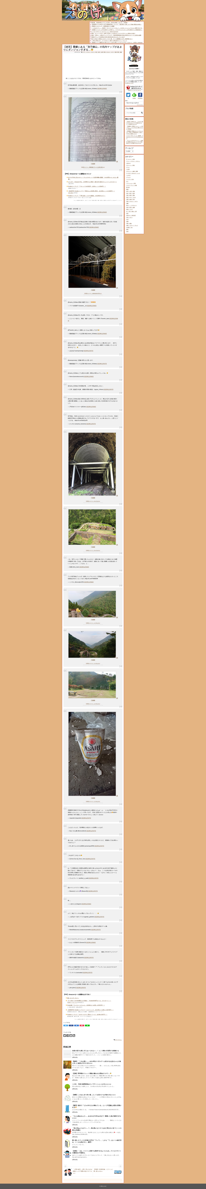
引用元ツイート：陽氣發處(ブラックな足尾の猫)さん (93, 167)
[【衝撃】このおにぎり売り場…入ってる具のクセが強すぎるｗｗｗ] (67, 1098)
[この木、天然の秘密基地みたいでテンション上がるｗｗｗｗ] (67, 1087)
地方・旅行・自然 (99, 52)
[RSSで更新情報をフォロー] (74, 1035)
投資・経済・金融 (130, 207)
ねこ (127, 181)
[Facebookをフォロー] (67, 1035)
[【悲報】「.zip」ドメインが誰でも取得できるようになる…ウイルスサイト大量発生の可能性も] (67, 1154)
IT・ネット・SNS (130, 159)
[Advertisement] (75, 32)
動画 (127, 189)
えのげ (104, 1186)
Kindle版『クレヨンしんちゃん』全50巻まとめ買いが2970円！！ (86, 1005)
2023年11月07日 (88, 350)
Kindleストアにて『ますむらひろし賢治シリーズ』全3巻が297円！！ (87, 1014)
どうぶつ (128, 177)
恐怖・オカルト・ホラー (109, 52)
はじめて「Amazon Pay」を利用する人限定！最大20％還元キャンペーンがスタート (92, 182)
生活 (127, 219)
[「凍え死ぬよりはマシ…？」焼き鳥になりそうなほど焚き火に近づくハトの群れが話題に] (67, 1131)
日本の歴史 (70, 193)
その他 (127, 169)
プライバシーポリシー (140, 104)
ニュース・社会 (130, 179)
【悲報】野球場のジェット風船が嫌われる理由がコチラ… (91, 1073)
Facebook (140, 98)
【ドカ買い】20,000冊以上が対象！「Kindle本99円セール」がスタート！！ (89, 1000)
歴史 (127, 213)
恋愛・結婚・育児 (130, 199)
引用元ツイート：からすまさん (93, 501)
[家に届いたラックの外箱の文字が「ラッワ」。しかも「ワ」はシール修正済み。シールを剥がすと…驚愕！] (67, 1144)
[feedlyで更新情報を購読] (70, 1035)
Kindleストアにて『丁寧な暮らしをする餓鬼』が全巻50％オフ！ (86, 195)
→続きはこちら (129, 83)
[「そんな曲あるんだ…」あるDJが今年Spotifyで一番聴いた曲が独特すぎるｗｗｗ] (67, 1119)
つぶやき (128, 175)
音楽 (127, 231)
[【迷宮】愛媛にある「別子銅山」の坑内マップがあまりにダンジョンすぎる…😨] (76, 1025)
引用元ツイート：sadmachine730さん (93, 293)
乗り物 (127, 187)
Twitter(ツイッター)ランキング (134, 90)
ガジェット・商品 (130, 165)
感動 (127, 203)
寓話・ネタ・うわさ (131, 197)
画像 (116, 52)
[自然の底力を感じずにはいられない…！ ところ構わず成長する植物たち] (67, 1054)
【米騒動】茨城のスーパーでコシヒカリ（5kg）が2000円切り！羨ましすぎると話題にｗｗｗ (134, 132)
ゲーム (127, 167)
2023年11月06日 (102, 88)
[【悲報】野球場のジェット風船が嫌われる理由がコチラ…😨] (67, 1077)
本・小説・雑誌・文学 (131, 211)
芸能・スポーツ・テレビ (132, 225)
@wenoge (135, 64)
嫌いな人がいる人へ (73, 998)
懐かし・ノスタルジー (131, 205)
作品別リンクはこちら (72, 1002)
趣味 (127, 229)
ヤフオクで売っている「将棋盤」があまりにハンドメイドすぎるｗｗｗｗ (134, 137)
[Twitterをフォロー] (64, 1035)
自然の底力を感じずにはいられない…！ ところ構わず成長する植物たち (95, 1050)
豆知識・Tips (129, 227)
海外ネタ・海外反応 (131, 215)
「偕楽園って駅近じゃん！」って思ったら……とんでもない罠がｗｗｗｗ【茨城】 (134, 128)
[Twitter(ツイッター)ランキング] (134, 89)
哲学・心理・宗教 (130, 191)
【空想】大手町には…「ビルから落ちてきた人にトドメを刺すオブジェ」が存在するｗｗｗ (134, 123)
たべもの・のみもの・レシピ (133, 173)
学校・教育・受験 (130, 195)
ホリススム (118, 1039)
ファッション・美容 (131, 183)
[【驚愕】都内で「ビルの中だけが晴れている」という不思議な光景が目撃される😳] (67, 1109)
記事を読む (75, 1057)
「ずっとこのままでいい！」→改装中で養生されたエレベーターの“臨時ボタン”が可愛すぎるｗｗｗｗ (134, 142)
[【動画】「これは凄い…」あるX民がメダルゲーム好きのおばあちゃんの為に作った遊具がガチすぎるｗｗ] (67, 1065)
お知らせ (128, 163)
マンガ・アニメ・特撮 (131, 185)
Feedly (134, 98)
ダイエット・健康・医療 (132, 171)
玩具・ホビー (129, 217)
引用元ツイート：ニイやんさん (93, 623)
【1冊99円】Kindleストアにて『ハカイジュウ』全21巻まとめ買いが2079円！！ (90, 1010)
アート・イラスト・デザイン (88, 52)
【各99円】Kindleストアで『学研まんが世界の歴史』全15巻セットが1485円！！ (91, 191)
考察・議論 (119, 52)
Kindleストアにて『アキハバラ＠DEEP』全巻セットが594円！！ (87, 186)
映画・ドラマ (129, 209)
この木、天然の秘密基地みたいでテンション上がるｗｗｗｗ (91, 1084)
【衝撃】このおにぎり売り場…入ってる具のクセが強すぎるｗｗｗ (94, 1095)
